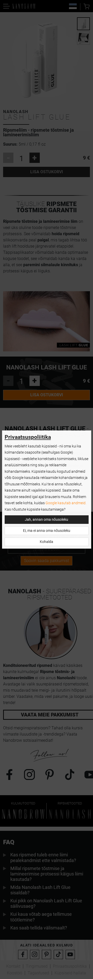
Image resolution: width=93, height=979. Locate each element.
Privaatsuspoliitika (28, 437)
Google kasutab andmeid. (65, 503)
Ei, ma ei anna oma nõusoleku (46, 530)
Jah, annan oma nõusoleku (46, 519)
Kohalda (46, 542)
